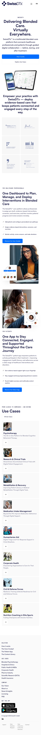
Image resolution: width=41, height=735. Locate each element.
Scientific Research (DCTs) (10, 675)
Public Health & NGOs (9, 667)
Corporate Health (8, 670)
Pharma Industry (7, 673)
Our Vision (5, 686)
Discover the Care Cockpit (12, 241)
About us (5, 688)
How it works (20, 56)
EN (37, 4)
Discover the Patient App (12, 390)
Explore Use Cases (20, 62)
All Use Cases (8, 416)
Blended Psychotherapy (10, 662)
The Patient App (7, 652)
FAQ (3, 696)
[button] (31, 3)
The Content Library (8, 654)
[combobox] (36, 4)
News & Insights (7, 691)
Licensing (5, 694)
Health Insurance (7, 678)
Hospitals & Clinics (8, 665)
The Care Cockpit (8, 649)
